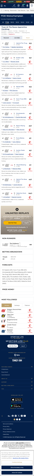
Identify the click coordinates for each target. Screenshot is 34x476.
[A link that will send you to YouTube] (24, 416)
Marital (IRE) (20, 86)
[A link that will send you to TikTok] (21, 416)
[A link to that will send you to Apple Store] (17, 400)
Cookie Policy (6, 434)
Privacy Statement (7, 429)
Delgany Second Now (14, 309)
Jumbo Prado (20, 150)
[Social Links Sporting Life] (14, 419)
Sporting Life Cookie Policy (20, 458)
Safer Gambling (20, 442)
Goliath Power (11, 325)
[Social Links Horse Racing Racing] (17, 419)
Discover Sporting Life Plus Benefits (16, 227)
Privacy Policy (6, 426)
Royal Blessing (21, 165)
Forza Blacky (20, 138)
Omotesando (20, 113)
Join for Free (12, 223)
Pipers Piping (20, 126)
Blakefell (10, 330)
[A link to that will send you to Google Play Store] (17, 406)
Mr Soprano (20, 74)
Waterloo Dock (21, 193)
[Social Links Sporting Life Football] (19, 419)
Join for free (13, 346)
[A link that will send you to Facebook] (12, 416)
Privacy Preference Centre (9, 431)
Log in (26, 223)
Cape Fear (10, 314)
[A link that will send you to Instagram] (15, 416)
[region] (17, 463)
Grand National (5, 375)
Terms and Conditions (8, 423)
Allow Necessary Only (17, 467)
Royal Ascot (4, 372)
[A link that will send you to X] (18, 416)
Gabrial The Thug (21, 43)
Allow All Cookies (17, 472)
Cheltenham (4, 369)
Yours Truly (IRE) (21, 99)
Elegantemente (12, 319)
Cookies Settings (17, 462)
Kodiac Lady (20, 57)
